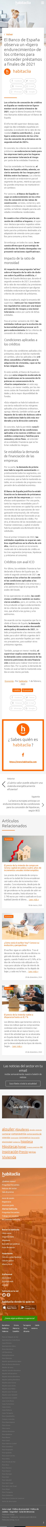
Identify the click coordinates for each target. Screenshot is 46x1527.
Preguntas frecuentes (10, 1185)
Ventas (32, 1152)
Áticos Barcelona (7, 1349)
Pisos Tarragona (7, 1492)
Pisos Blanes (6, 1437)
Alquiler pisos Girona (9, 1382)
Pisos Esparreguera (8, 1422)
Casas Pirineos (7, 1343)
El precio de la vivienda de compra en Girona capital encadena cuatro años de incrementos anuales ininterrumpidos (22, 867)
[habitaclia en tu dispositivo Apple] (11, 1309)
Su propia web (7, 1281)
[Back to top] (40, 1521)
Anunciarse (6, 1278)
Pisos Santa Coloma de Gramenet (13, 1498)
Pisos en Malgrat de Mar (10, 1337)
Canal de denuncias (26, 1512)
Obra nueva (6, 1233)
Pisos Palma (6, 1459)
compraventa (18, 1133)
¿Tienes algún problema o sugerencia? (20, 1318)
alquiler (8, 1129)
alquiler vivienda (36, 1130)
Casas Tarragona (7, 1413)
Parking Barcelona (8, 1355)
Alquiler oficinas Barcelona (11, 1376)
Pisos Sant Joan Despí (9, 1486)
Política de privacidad (21, 1509)
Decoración (35, 1137)
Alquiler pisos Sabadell (9, 1395)
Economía (9, 681)
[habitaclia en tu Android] (28, 1309)
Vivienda (9, 1157)
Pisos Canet (6, 1440)
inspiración (10, 1152)
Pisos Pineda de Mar (8, 1462)
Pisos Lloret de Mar (8, 1455)
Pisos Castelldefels (8, 1416)
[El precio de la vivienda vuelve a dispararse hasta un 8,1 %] (23, 998)
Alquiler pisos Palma (8, 1389)
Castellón (16, 1331)
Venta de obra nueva (9, 1501)
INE (41, 1147)
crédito (16, 690)
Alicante (26, 1331)
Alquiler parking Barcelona (11, 1379)
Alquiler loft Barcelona (9, 1373)
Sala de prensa (8, 1192)
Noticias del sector (9, 1188)
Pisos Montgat (7, 1474)
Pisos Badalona (7, 1434)
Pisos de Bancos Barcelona (11, 1364)
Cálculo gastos (8, 1261)
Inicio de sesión (8, 1198)
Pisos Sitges (6, 1489)
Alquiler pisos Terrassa (9, 1392)
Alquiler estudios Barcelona (11, 1370)
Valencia (5, 1331)
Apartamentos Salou (9, 1346)
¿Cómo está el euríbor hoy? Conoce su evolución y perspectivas (21, 944)
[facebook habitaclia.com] (8, 1295)
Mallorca (5, 1328)
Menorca (16, 1328)
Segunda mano (8, 1237)
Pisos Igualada (7, 1452)
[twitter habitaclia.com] (4, 1295)
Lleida (37, 1325)
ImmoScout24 (25, 1517)
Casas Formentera (8, 1404)
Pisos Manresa (7, 1468)
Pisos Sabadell (7, 1480)
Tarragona (27, 1325)
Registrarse (6, 1202)
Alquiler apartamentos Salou (11, 1361)
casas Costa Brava (8, 1401)
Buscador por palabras (11, 1244)
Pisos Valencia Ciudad (9, 1443)
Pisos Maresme (7, 1358)
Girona (16, 1325)
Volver (9, 34)
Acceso (5, 1285)
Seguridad (14, 1512)
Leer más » (34, 899)
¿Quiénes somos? (9, 1181)
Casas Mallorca (7, 1410)
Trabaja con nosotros (10, 1216)
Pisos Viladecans (7, 1495)
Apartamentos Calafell (9, 1398)
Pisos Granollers (7, 1446)
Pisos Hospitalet (7, 1449)
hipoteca (27, 1141)
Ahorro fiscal (7, 1264)
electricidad (7, 1142)
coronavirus (25, 1137)
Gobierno (16, 1142)
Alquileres (22, 1129)
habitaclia (22, 71)
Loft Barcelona (7, 1352)
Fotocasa (5, 1517)
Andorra (34, 1328)
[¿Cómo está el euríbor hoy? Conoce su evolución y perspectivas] (23, 926)
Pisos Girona (6, 1425)
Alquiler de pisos (7, 1367)
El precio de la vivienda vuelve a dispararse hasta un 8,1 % (18, 1016)
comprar (6, 1134)
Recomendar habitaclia (11, 1220)
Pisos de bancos (8, 1247)
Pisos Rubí (5, 1477)
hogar (22, 1146)
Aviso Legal (6, 1509)
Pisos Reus (5, 1465)
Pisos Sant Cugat (7, 1483)
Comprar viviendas (8, 1419)
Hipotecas (10, 1146)
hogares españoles (33, 1147)
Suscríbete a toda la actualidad (23, 1083)
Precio (23, 1152)
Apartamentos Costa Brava (11, 1340)
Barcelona (5, 1325)
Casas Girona (6, 1407)
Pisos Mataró (6, 1471)
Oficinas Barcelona (8, 1431)
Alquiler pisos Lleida (9, 1385)
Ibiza (25, 1328)
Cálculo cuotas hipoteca (11, 1257)
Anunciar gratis (8, 1205)
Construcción (15, 1137)
